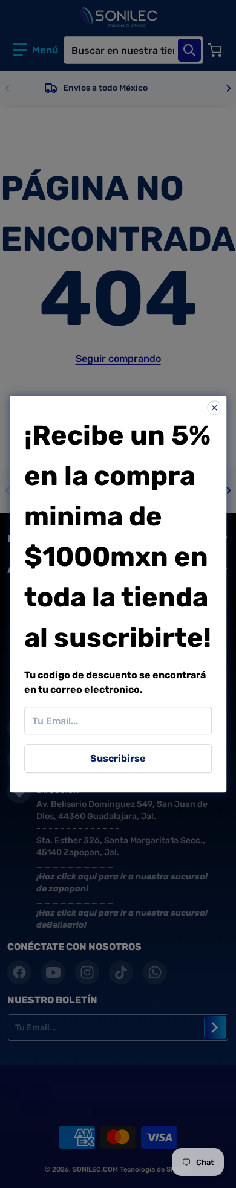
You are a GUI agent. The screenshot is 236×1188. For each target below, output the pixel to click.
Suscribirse (118, 758)
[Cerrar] (214, 407)
